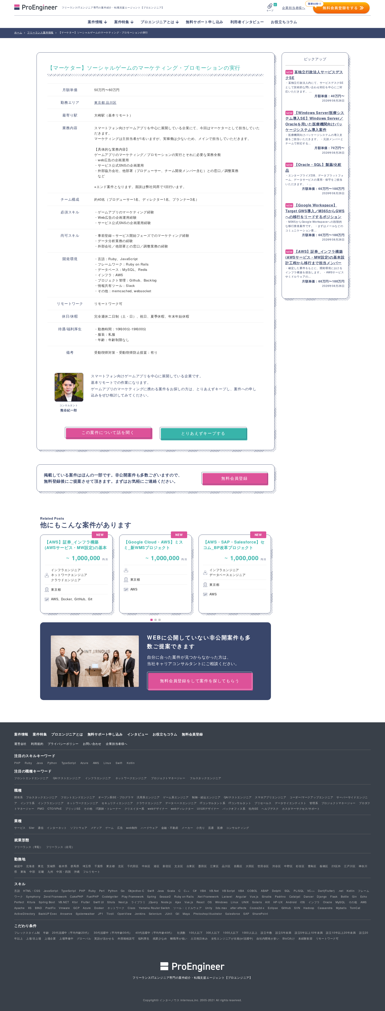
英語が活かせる (104, 938)
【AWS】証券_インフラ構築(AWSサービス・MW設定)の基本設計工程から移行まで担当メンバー (314, 257)
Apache (19, 908)
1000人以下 (231, 932)
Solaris (257, 902)
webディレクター (182, 808)
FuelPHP (93, 896)
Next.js (123, 902)
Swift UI (98, 902)
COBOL (252, 891)
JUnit (168, 913)
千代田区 (133, 866)
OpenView (124, 913)
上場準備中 (66, 938)
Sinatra (267, 896)
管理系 (313, 803)
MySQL (340, 902)
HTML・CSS (31, 891)
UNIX (245, 902)
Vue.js (254, 896)
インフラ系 (27, 803)
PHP (17, 763)
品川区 (111, 102)
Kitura (31, 902)
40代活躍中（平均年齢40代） (154, 932)
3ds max (221, 908)
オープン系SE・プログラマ (115, 797)
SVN (297, 908)
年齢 (46, 932)
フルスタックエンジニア (205, 778)
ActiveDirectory (24, 913)
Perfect (19, 902)
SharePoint (260, 913)
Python (52, 763)
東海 (23, 871)
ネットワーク (116, 908)
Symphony (33, 896)
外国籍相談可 (126, 938)
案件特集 (40, 734)
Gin (354, 896)
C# (195, 891)
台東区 (190, 866)
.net (340, 891)
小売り (200, 827)
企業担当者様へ (293, 7)
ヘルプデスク (270, 808)
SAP (246, 913)
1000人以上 (250, 932)
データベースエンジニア (181, 803)
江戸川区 (349, 866)
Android (291, 902)
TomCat (355, 908)
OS (210, 902)
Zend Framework (55, 896)
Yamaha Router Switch (154, 908)
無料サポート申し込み (204, 21)
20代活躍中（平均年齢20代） (71, 932)
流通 (211, 827)
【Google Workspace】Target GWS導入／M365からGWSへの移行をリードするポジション (315, 210)
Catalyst (294, 896)
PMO (40, 808)
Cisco (131, 908)
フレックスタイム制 (27, 932)
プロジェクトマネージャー (168, 778)
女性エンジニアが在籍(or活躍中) (232, 938)
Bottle (345, 896)
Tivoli (110, 913)
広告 (120, 827)
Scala (171, 891)
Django (322, 896)
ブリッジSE (73, 808)
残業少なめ (160, 938)
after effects (238, 908)
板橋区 (324, 866)
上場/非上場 (33, 938)
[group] (76, 574)
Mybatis (341, 908)
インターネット (57, 827)
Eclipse (273, 908)
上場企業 (50, 938)
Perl (102, 891)
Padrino (280, 896)
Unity (208, 908)
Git (177, 913)
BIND (38, 908)
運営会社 (20, 743)
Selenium (155, 913)
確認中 (18, 866)
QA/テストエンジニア (67, 778)
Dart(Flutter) (326, 891)
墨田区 (202, 866)
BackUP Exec (48, 913)
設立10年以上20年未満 (341, 932)
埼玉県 (87, 866)
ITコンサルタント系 (212, 803)
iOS (302, 902)
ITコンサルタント (240, 803)
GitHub (286, 908)
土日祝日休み (199, 938)
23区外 (336, 866)
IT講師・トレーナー (108, 808)
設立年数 (266, 932)
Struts (111, 902)
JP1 (100, 913)
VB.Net (214, 891)
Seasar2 (165, 896)
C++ (186, 891)
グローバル (84, 938)
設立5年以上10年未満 (309, 932)
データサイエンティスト (290, 803)
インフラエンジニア (98, 778)
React (201, 902)
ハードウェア (149, 827)
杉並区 (300, 866)
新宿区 (167, 866)
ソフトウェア (78, 827)
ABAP (265, 891)
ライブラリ (138, 902)
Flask (334, 896)
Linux (107, 763)
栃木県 (63, 866)
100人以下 (196, 932)
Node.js (166, 902)
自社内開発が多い (267, 938)
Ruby (28, 763)
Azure (84, 763)
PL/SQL (299, 891)
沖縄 (77, 871)
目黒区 (238, 866)
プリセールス (263, 803)
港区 (157, 866)
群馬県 (75, 866)
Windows (221, 902)
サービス (20, 827)
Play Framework (133, 896)
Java (40, 763)
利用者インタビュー (247, 21)
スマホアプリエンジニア (270, 797)
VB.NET (63, 902)
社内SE (253, 808)
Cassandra (325, 908)
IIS (30, 908)
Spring (151, 896)
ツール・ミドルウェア (187, 908)
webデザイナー (158, 808)
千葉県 (98, 866)
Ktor (75, 902)
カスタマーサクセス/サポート (301, 808)
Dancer (309, 896)
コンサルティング (237, 827)
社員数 (181, 932)
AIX (267, 902)
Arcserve (66, 913)
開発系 (18, 797)
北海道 (30, 866)
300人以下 (213, 932)
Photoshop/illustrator (207, 913)
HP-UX (278, 902)
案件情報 (21, 734)
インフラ (314, 902)
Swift (119, 763)
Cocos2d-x (257, 908)
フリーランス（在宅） (60, 847)
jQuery (153, 902)
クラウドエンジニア (149, 803)
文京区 (178, 866)
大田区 (250, 866)
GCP (76, 908)
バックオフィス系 (234, 808)
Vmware (64, 908)
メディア (96, 827)
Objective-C (136, 891)
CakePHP (76, 896)
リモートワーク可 (327, 938)
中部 (32, 871)
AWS (96, 763)
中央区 (146, 866)
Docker (99, 908)
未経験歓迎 (305, 938)
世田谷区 (263, 866)
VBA (203, 891)
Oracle (327, 902)
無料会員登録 (192, 734)
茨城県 (51, 866)
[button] (151, 620)
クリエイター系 (135, 808)
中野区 (288, 866)
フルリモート (91, 871)
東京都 (100, 102)
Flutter (85, 902)
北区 (121, 866)
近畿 (41, 871)
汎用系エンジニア (148, 797)
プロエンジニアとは (67, 734)
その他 (88, 808)
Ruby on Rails (184, 896)
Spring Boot (47, 902)
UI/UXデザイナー (208, 808)
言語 (17, 891)
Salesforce (232, 913)
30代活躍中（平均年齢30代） (113, 932)
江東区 (214, 866)
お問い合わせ (92, 743)
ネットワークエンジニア (131, 778)
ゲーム (109, 827)
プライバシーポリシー (63, 743)
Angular (241, 896)
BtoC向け (289, 938)
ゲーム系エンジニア (176, 797)
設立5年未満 (283, 932)
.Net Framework (208, 896)
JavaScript (51, 891)
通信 (41, 827)
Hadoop (308, 908)
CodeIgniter (110, 896)
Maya (186, 913)
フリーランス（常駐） (28, 847)
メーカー (187, 827)
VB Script (228, 891)
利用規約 (37, 743)
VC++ (311, 891)
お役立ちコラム (284, 21)
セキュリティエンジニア (117, 803)
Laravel (227, 896)
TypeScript (68, 763)
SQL (287, 891)
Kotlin (131, 763)
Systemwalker (85, 913)
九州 (50, 871)
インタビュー (137, 734)
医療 (220, 827)
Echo (363, 896)
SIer (32, 827)
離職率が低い (178, 938)
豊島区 (312, 866)
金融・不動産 (169, 827)
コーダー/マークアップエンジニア (311, 797)
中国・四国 (63, 871)
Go (123, 891)
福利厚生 (143, 938)
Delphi (276, 891)
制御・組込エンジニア (206, 797)
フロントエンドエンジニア (31, 778)
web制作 (131, 827)
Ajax (178, 902)
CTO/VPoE (54, 808)
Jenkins (140, 913)
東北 (41, 866)
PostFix (50, 908)
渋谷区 (276, 866)
